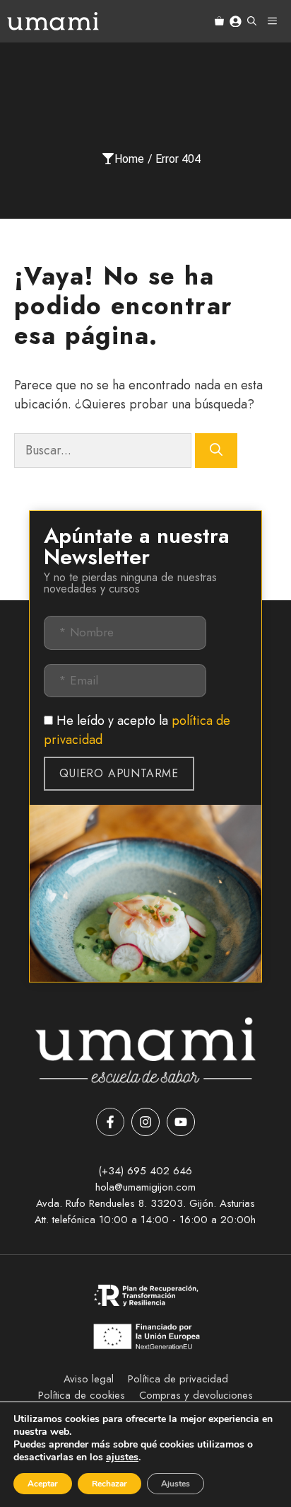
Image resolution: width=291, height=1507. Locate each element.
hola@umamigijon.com (145, 1187)
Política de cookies (81, 1395)
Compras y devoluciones (196, 1395)
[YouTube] (181, 1122)
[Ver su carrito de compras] (219, 21)
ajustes (122, 1457)
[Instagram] (145, 1122)
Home (129, 159)
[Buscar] (216, 450)
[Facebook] (110, 1122)
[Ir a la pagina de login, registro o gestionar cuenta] (236, 22)
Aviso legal (89, 1379)
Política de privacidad (178, 1379)
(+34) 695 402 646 (145, 1170)
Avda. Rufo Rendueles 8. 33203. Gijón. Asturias (145, 1203)
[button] (252, 21)
